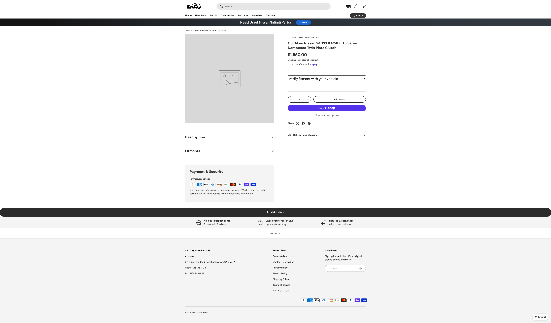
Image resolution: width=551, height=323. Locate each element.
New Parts (201, 15)
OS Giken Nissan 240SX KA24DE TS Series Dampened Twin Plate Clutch (210, 30)
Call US (303, 22)
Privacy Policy (280, 267)
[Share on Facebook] (303, 123)
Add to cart (339, 99)
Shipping (292, 60)
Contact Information (283, 261)
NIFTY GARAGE (281, 290)
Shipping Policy (281, 279)
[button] (348, 6)
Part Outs (243, 15)
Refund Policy (280, 273)
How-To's (257, 15)
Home (188, 15)
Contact (270, 15)
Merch (213, 15)
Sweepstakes (280, 256)
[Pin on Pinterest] (309, 123)
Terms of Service (281, 284)
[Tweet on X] (297, 123)
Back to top (275, 233)
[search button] (220, 6)
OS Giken (292, 37)
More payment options (327, 115)
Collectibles (227, 15)
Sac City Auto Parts (200, 312)
